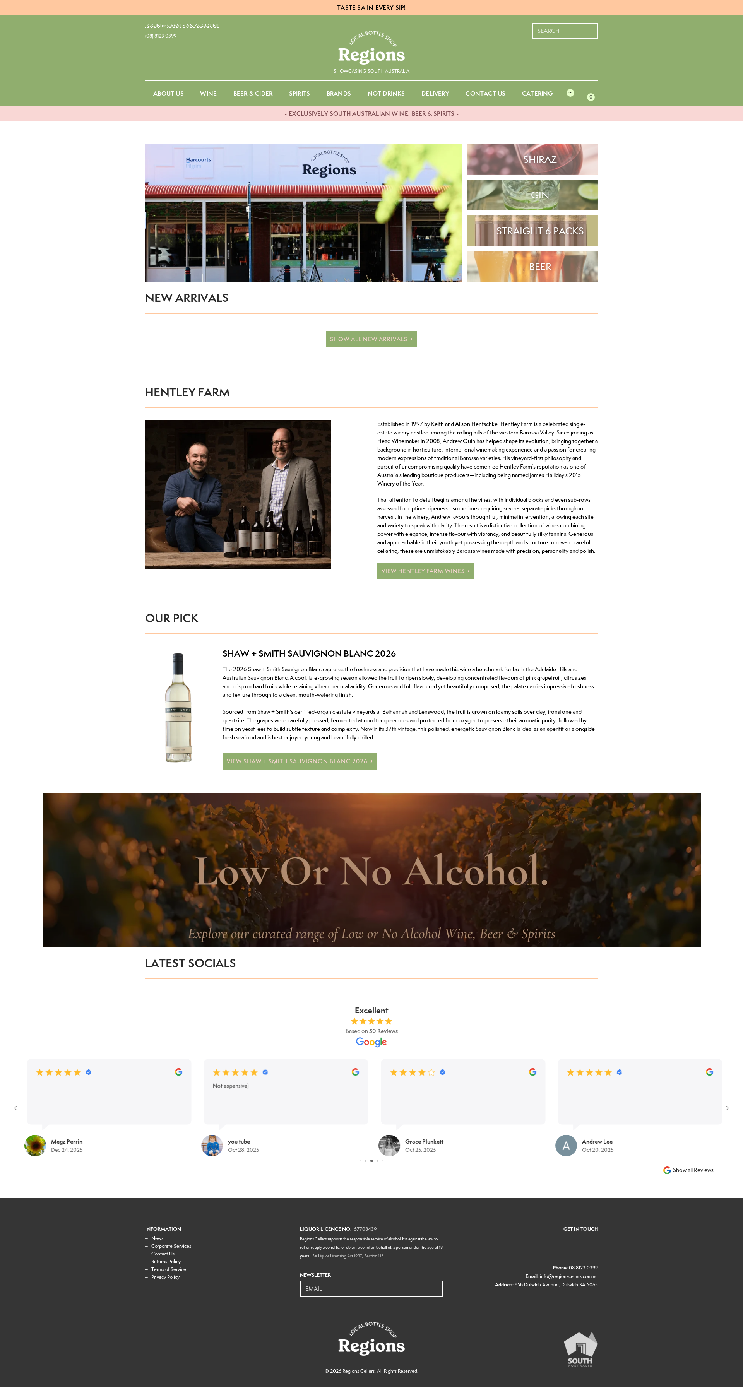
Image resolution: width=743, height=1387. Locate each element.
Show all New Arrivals (368, 339)
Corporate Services (171, 1246)
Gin (540, 195)
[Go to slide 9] (382, 1160)
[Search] (592, 27)
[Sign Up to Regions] (437, 1284)
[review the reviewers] (119, 1073)
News (157, 1238)
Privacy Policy (165, 1277)
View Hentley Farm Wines (423, 571)
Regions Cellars (358, 1371)
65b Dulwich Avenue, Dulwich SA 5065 (556, 1284)
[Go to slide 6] (366, 1161)
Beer (540, 266)
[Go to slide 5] (360, 1161)
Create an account (193, 25)
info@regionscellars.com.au (569, 1276)
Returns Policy (166, 1261)
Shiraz (540, 159)
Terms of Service (168, 1269)
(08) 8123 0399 (160, 35)
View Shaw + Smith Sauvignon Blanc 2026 (297, 761)
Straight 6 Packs (540, 231)
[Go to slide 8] (378, 1161)
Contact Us (163, 1253)
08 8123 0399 (583, 1267)
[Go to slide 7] (372, 1161)
